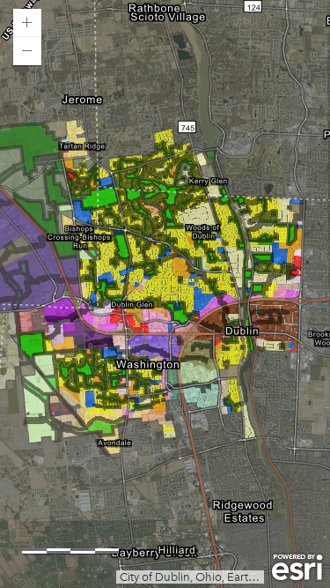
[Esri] (297, 568)
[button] (27, 23)
